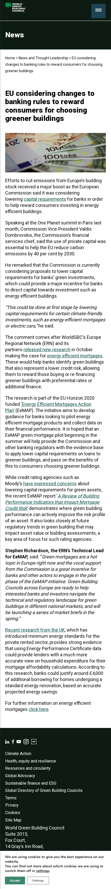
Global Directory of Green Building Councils (44, 790)
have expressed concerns (50, 483)
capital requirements (45, 199)
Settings (38, 880)
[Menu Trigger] (98, 11)
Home (10, 58)
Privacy (12, 805)
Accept (15, 880)
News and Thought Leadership (43, 58)
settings (42, 871)
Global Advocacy (20, 775)
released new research (46, 349)
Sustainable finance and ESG (30, 783)
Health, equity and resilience (30, 761)
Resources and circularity (28, 768)
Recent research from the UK (35, 630)
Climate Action (18, 753)
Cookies (12, 812)
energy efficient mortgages (74, 355)
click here (39, 709)
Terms (11, 797)
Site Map (13, 820)
